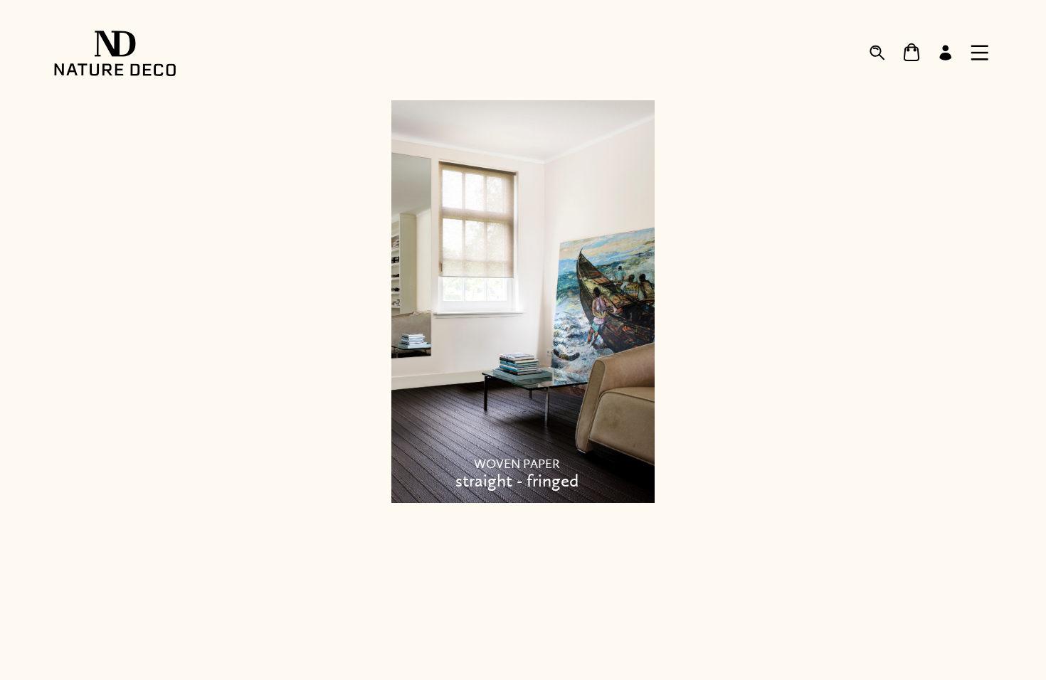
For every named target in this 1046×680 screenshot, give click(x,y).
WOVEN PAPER (517, 474)
